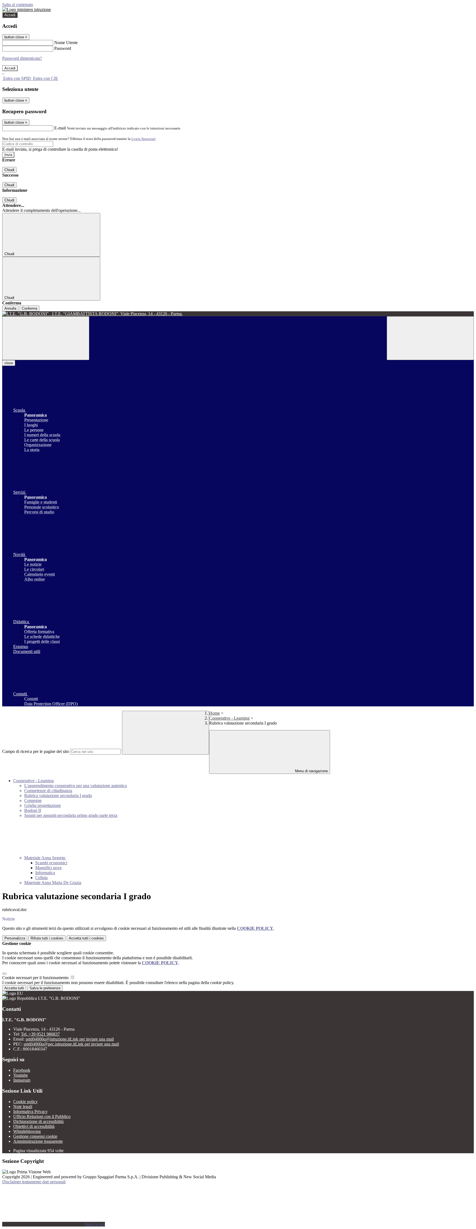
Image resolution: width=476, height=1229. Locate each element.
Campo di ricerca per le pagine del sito (35, 751)
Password (62, 48)
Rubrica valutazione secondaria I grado (58, 795)
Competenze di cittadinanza (48, 790)
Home (214, 713)
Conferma (29, 308)
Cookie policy (25, 1101)
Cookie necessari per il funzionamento (36, 977)
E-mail (60, 128)
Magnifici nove (48, 867)
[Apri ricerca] (430, 338)
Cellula (41, 877)
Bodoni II (32, 810)
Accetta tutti (86, 938)
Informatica (45, 872)
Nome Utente (66, 42)
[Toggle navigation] (45, 338)
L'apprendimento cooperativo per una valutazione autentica (75, 785)
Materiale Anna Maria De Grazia (52, 882)
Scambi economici (51, 862)
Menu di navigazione (311, 771)
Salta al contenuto (17, 4)
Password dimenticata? (22, 58)
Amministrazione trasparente (38, 1141)
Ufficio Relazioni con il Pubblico (42, 1116)
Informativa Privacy (30, 1111)
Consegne (33, 800)
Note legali (22, 1106)
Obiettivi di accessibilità (34, 1126)
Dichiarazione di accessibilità (38, 1121)
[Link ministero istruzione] (26, 9)
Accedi (9, 15)
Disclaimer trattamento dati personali (34, 1181)
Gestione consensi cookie (35, 1136)
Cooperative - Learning (229, 718)
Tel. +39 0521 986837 (40, 1034)
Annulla (10, 308)
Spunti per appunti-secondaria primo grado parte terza (70, 815)
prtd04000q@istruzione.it (70, 1039)
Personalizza (14, 938)
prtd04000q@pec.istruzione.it (71, 1044)
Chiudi (9, 170)
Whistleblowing (27, 1131)
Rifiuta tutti (47, 938)
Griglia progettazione (42, 805)
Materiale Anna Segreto (45, 857)
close (8, 363)
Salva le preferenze (44, 988)
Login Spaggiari (143, 139)
